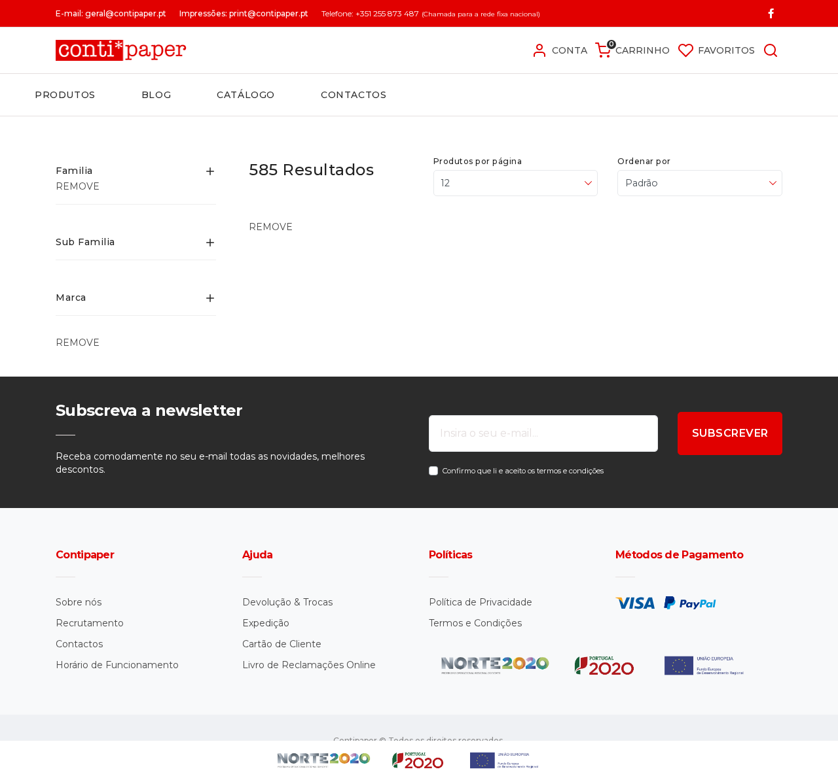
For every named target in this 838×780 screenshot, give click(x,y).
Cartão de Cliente (281, 644)
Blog (156, 95)
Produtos (65, 95)
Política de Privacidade (480, 602)
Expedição (265, 623)
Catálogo (246, 95)
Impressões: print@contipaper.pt (243, 13)
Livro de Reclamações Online (309, 665)
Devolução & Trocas (287, 602)
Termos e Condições (475, 623)
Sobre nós (78, 602)
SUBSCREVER (730, 433)
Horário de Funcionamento (117, 665)
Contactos (353, 95)
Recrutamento (90, 623)
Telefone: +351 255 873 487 (370, 13)
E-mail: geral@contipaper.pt (111, 13)
